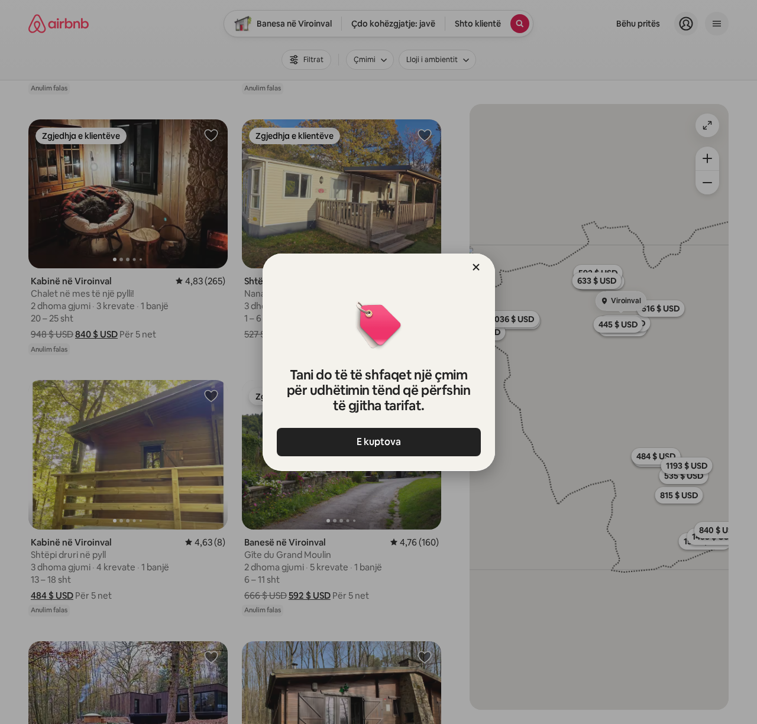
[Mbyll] (476, 267)
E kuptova (379, 442)
